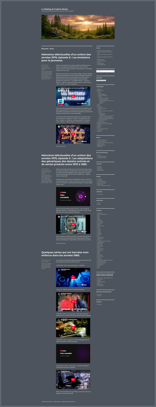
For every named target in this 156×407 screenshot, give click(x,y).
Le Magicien (70, 339)
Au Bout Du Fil (100, 279)
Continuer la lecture (61, 146)
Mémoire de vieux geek (102, 119)
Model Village (99, 243)
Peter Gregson (100, 255)
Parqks (98, 252)
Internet (100, 109)
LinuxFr (98, 203)
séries (44, 78)
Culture (42, 66)
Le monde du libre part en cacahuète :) (105, 110)
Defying (98, 227)
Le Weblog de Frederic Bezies (54, 9)
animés (46, 176)
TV (49, 182)
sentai (47, 182)
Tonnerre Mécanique (72, 265)
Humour (99, 105)
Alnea (98, 215)
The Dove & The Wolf (101, 261)
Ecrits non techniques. (101, 60)
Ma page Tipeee (100, 184)
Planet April (99, 304)
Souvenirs (99, 124)
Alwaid (98, 216)
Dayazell (98, 224)
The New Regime (100, 264)
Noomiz (100, 103)
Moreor (98, 247)
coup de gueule (47, 177)
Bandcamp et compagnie (104, 98)
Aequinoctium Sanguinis (102, 214)
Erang (98, 228)
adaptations (48, 174)
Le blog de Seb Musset (101, 181)
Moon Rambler (100, 246)
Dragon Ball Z (47, 178)
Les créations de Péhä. (101, 157)
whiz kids (43, 268)
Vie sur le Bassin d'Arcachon (102, 128)
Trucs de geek (101, 121)
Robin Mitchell (100, 284)
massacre (47, 181)
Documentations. (100, 59)
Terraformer (99, 259)
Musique (100, 96)
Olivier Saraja (99, 169)
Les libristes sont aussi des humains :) (106, 116)
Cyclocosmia (99, 223)
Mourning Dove (100, 248)
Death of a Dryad (100, 225)
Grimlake (99, 232)
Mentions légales (100, 63)
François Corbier (44, 74)
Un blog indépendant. (101, 64)
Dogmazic (99, 280)
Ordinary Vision (100, 250)
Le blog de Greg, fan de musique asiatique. (105, 142)
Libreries (100, 112)
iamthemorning (100, 237)
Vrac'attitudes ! (100, 130)
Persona (98, 253)
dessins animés (44, 73)
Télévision (49, 68)
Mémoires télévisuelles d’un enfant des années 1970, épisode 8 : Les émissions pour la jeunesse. (66, 57)
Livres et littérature (102, 94)
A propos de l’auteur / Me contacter (104, 50)
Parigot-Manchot (100, 143)
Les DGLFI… (99, 62)
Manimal (59, 289)
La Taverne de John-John (102, 140)
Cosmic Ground (100, 221)
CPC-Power (99, 294)
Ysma (98, 267)
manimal (43, 264)
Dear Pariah (99, 179)
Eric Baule (99, 229)
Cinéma (99, 93)
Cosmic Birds (99, 220)
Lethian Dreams (100, 242)
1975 (42, 174)
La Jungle (99, 239)
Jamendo (99, 283)
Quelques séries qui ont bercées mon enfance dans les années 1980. (65, 254)
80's (42, 263)
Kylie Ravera (99, 167)
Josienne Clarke (100, 238)
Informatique (99, 107)
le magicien (49, 263)
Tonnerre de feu (72, 365)
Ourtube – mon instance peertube (103, 185)
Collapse (98, 219)
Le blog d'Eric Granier (101, 141)
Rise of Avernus (100, 256)
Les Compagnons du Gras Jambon (103, 241)
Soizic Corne (47, 78)
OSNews (98, 204)
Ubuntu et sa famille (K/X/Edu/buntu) (106, 118)
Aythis (98, 218)
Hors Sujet (99, 234)
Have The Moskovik (101, 281)
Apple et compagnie (102, 108)
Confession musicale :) (103, 99)
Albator (42, 176)
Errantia (98, 230)
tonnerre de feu (47, 266)
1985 (44, 174)
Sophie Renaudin (100, 170)
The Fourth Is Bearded (101, 262)
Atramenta (99, 166)
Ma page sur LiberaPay (101, 182)
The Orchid (99, 265)
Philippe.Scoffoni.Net (101, 145)
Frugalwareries (102, 114)
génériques (43, 180)
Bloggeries (99, 89)
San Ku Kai (43, 182)
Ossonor (99, 251)
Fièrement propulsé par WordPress (68, 401)
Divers (98, 104)
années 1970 (43, 71)
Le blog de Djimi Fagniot (102, 156)
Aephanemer (99, 213)
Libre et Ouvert (100, 194)
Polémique (99, 131)
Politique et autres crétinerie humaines (104, 123)
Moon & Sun (99, 244)
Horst (98, 236)
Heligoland (99, 233)
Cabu (48, 71)
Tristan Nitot (99, 146)
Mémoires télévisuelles (46, 171)
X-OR (51, 182)
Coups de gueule (44, 170)
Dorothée (50, 73)
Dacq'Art (99, 155)
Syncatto (99, 257)
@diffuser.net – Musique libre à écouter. (105, 277)
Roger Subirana (100, 285)
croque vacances (48, 72)
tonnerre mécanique (45, 267)
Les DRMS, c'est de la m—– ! (103, 122)
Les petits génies (70, 313)
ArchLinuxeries (102, 113)
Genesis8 (99, 295)
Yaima (98, 266)
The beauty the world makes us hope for (105, 260)
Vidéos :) (43, 69)
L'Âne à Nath (99, 180)
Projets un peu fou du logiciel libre (105, 117)
